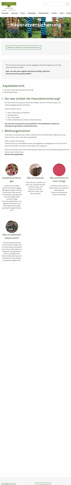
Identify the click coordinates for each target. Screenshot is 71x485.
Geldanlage (32, 13)
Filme (61, 13)
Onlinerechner (43, 13)
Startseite (4, 13)
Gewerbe (14, 13)
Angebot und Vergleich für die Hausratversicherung (23, 47)
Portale (54, 13)
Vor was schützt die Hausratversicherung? (18, 90)
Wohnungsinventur (11, 92)
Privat (23, 13)
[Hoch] (3, 98)
